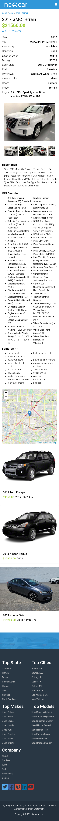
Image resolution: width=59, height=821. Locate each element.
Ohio (4, 690)
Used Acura (7, 738)
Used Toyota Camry (41, 734)
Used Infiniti (8, 743)
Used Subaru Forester (42, 721)
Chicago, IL (37, 677)
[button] (29, 413)
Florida (5, 673)
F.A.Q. (4, 764)
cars (11, 13)
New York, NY (38, 699)
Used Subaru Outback (42, 712)
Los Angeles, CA (39, 695)
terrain (25, 13)
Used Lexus (8, 721)
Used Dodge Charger (42, 743)
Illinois (5, 686)
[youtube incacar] (31, 788)
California (6, 668)
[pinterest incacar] (18, 788)
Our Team (6, 760)
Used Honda (8, 725)
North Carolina (9, 699)
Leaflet (39, 442)
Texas (5, 677)
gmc (18, 13)
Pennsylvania (8, 681)
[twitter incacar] (5, 788)
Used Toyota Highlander (43, 716)
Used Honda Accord (41, 725)
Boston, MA (37, 673)
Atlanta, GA (37, 668)
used (4, 13)
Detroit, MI (37, 686)
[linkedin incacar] (24, 788)
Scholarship (7, 773)
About (5, 756)
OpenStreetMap (50, 442)
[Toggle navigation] (56, 4)
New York (6, 695)
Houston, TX (37, 690)
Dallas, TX (36, 681)
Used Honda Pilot (40, 729)
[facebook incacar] (11, 788)
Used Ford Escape (40, 738)
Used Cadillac (8, 734)
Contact (5, 778)
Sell (4, 769)
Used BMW (7, 716)
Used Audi (7, 729)
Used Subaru (8, 712)
